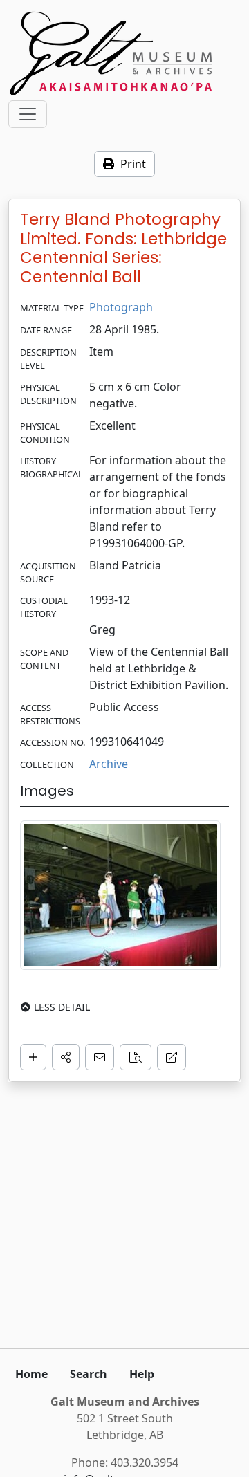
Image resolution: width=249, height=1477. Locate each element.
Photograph (121, 307)
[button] (66, 1057)
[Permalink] (171, 1057)
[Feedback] (99, 1057)
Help (141, 1374)
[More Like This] (135, 1057)
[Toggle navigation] (27, 114)
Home (31, 1374)
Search (88, 1374)
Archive (108, 763)
